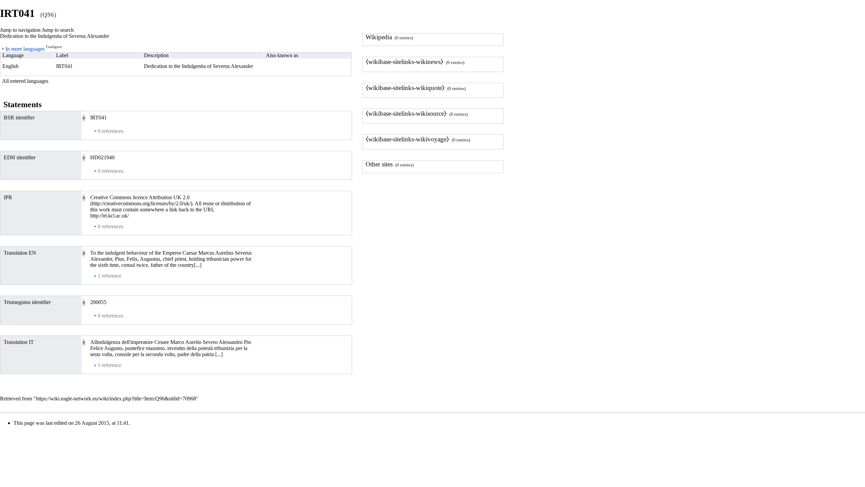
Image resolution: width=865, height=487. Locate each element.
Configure (54, 47)
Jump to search (58, 30)
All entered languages (25, 81)
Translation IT (19, 342)
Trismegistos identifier (27, 302)
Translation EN (20, 253)
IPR (8, 197)
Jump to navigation (20, 30)
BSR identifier (19, 117)
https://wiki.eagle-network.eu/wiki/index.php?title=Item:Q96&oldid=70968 (116, 398)
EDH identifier (19, 157)
